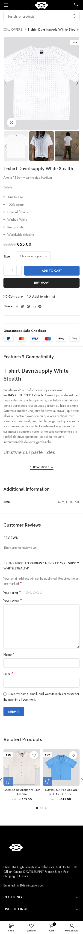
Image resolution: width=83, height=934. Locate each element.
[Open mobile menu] (5, 5)
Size (6, 256)
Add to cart (52, 270)
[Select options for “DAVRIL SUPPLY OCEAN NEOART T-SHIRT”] (47, 781)
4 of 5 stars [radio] (37, 592)
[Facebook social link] (17, 306)
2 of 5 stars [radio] (31, 592)
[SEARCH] (75, 16)
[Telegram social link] (40, 306)
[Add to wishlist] (34, 755)
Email (8, 674)
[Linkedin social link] (34, 306)
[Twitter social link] (22, 306)
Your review (12, 600)
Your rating (12, 592)
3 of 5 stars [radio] (34, 592)
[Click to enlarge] (11, 122)
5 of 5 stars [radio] (41, 592)
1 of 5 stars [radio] (27, 592)
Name (9, 654)
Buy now (41, 282)
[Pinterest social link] (28, 306)
